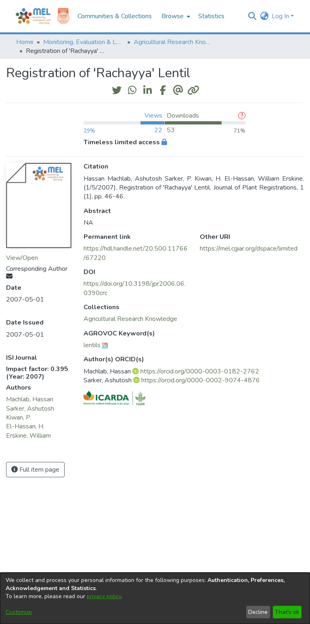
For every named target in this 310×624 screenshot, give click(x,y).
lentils (92, 345)
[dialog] (155, 598)
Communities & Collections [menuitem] (115, 16)
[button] (252, 16)
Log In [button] (281, 16)
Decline (258, 612)
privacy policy (104, 596)
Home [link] (25, 42)
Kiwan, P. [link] (18, 417)
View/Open (22, 257)
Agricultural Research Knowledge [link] (174, 42)
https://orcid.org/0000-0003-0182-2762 (199, 371)
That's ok (287, 612)
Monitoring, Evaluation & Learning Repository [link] (83, 42)
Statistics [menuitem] (211, 16)
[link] (130, 318)
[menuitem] (175, 16)
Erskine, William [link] (28, 435)
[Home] (33, 16)
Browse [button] (172, 16)
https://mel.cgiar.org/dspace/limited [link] (248, 248)
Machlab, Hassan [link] (29, 399)
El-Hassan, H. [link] (25, 426)
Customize (19, 612)
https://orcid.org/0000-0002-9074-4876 (200, 380)
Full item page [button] (38, 469)
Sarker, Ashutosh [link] (30, 408)
